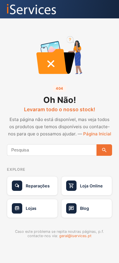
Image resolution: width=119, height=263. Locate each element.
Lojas (31, 208)
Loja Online (91, 185)
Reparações (38, 185)
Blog (84, 208)
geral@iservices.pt (75, 236)
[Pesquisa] (104, 150)
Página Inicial (97, 134)
